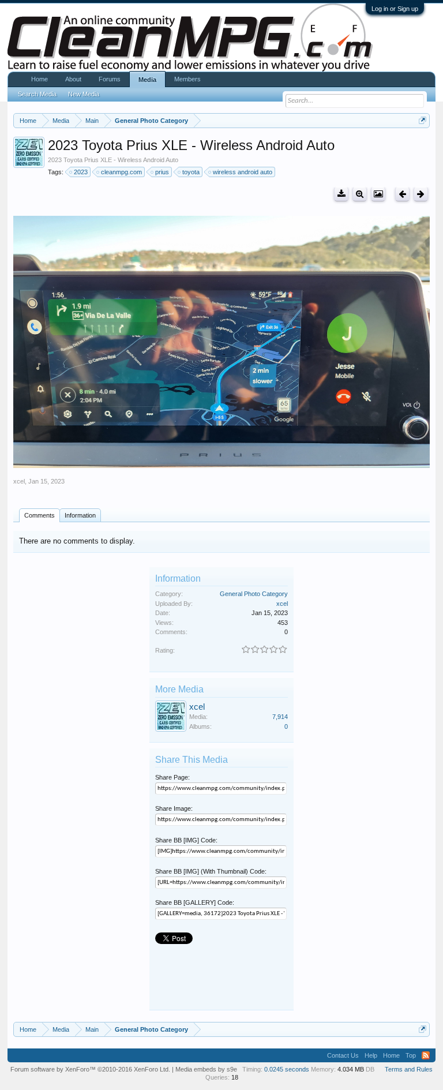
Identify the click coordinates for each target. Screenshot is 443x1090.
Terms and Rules (409, 1069)
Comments (39, 515)
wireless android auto (242, 171)
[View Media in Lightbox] (378, 194)
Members (187, 79)
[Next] (421, 194)
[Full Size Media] (359, 194)
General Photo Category (254, 593)
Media (147, 79)
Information (80, 515)
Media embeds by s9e (206, 1069)
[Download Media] (341, 194)
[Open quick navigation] (422, 120)
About (73, 79)
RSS (426, 1055)
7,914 (280, 716)
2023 (81, 171)
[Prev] (402, 194)
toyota (191, 171)
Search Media (37, 94)
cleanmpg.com (121, 171)
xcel (19, 481)
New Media (83, 94)
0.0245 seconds (286, 1069)
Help (371, 1055)
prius (162, 171)
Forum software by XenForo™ (90, 1069)
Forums (110, 79)
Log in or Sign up (394, 8)
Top (411, 1055)
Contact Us (343, 1055)
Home (39, 79)
